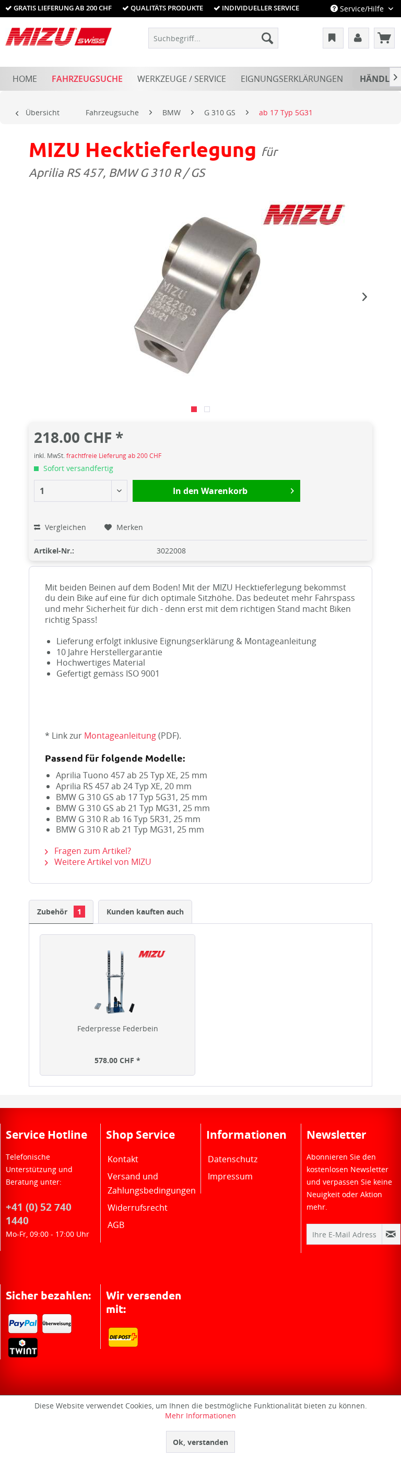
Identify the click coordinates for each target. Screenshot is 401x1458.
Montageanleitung (120, 735)
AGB (116, 1225)
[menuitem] (213, 38)
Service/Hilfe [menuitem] (362, 9)
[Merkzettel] (333, 38)
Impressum (230, 1176)
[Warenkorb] (384, 38)
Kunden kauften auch (145, 912)
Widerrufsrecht (138, 1207)
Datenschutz (232, 1159)
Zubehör (59, 912)
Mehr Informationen (200, 1415)
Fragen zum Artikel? (91, 851)
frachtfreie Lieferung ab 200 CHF (113, 455)
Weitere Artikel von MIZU (101, 861)
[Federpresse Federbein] (117, 981)
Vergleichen (64, 527)
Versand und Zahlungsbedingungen (151, 1183)
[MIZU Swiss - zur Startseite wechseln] (58, 41)
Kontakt (123, 1159)
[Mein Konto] (358, 38)
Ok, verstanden (200, 1442)
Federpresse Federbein (117, 1028)
